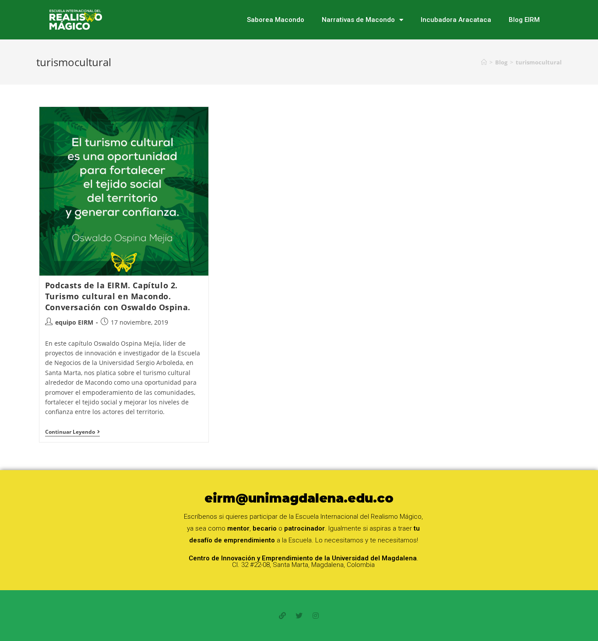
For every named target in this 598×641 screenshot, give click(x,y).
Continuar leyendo (72, 432)
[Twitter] (299, 615)
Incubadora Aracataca (456, 20)
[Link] (282, 615)
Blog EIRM (524, 20)
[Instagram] (315, 615)
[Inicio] (484, 62)
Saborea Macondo (275, 20)
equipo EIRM (74, 322)
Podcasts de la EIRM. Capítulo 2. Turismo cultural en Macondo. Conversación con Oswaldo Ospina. (117, 296)
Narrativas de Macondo (358, 20)
